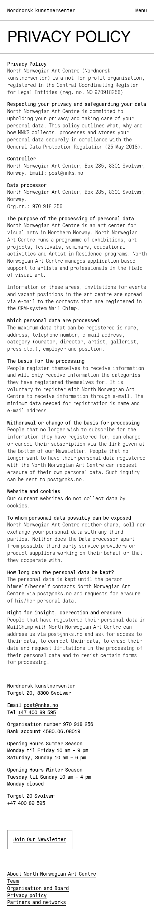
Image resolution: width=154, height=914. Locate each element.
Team (13, 881)
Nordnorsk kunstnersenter (41, 10)
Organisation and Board (38, 888)
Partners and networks (36, 902)
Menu (141, 10)
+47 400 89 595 (37, 712)
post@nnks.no (41, 705)
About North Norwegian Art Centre (51, 874)
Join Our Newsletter (39, 839)
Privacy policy (27, 895)
